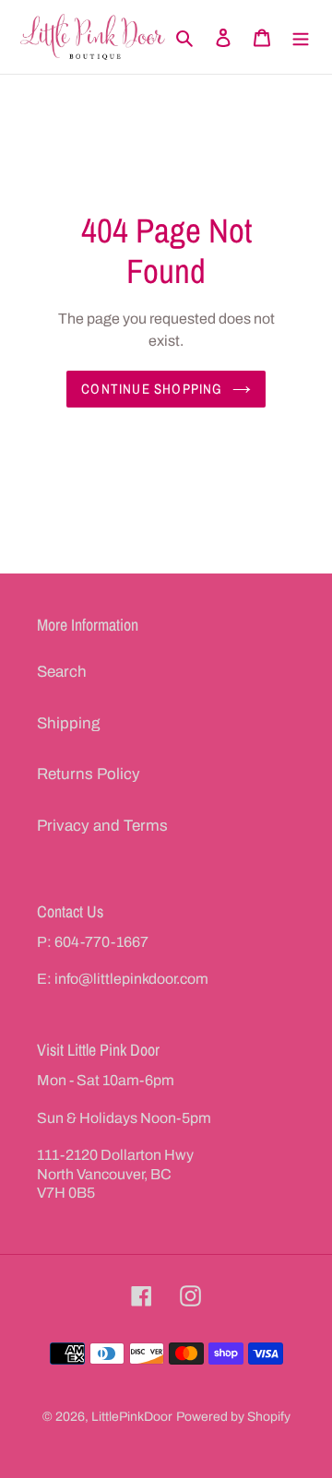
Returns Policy (88, 774)
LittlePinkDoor (131, 1417)
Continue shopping (151, 388)
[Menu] (300, 37)
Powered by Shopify (233, 1417)
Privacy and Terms (102, 825)
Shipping (68, 723)
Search (62, 671)
